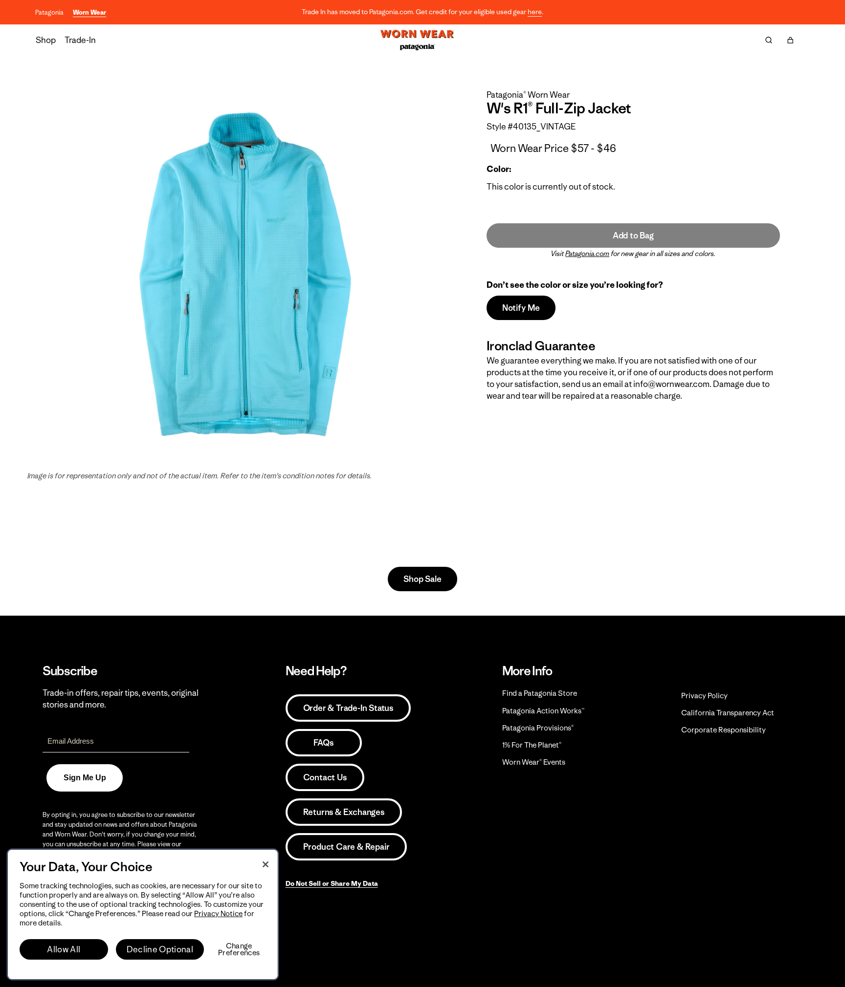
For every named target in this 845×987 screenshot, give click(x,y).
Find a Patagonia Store (539, 693)
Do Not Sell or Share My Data (332, 883)
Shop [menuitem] (46, 40)
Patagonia (49, 12)
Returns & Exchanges (343, 812)
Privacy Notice (218, 913)
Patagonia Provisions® (538, 727)
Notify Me (521, 307)
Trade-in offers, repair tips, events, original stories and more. (121, 698)
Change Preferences (239, 949)
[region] (143, 914)
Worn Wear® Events (533, 762)
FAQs (323, 742)
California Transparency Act (727, 712)
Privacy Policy (704, 695)
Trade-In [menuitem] (80, 40)
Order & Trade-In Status (348, 708)
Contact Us (325, 777)
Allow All (63, 949)
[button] (790, 40)
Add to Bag (633, 235)
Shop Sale (422, 579)
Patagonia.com (587, 253)
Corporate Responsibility (723, 729)
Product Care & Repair (346, 846)
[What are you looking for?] (768, 40)
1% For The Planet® (531, 745)
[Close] (265, 864)
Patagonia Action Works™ (543, 710)
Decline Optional (160, 949)
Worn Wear (89, 12)
